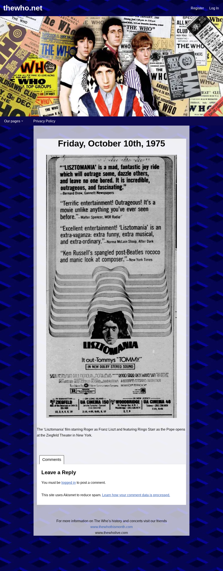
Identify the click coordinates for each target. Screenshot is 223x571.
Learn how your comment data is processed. (136, 495)
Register (197, 8)
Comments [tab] (51, 459)
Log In (214, 8)
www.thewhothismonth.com (111, 527)
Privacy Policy (44, 121)
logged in (68, 482)
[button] (22, 121)
